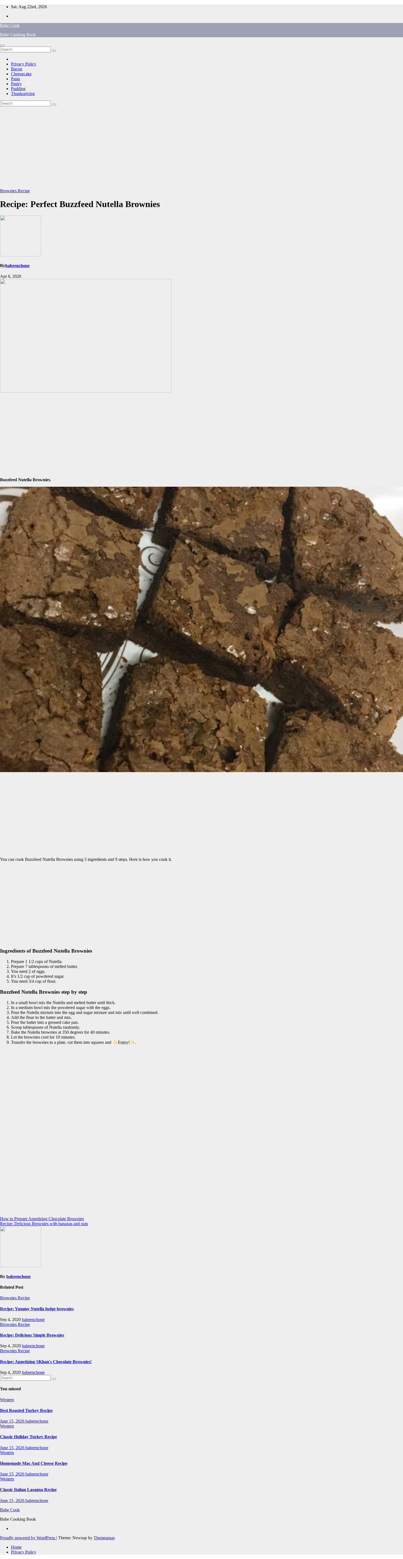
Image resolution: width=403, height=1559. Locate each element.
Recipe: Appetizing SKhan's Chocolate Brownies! (46, 1361)
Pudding (18, 88)
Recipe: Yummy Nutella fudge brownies (37, 1308)
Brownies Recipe (15, 190)
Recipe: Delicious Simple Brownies (32, 1335)
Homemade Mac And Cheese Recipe (33, 1463)
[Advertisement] (201, 147)
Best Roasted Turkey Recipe (26, 1410)
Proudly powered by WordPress (28, 1537)
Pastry (16, 83)
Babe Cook (10, 25)
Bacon (16, 69)
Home (16, 1547)
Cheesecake (21, 73)
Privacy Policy (23, 64)
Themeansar (103, 1537)
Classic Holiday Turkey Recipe (28, 1436)
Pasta (15, 78)
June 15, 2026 (12, 1421)
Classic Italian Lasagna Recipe (28, 1489)
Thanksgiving (23, 93)
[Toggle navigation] (2, 45)
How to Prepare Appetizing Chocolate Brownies (42, 1218)
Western (7, 1399)
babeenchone (17, 265)
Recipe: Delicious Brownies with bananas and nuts (44, 1223)
